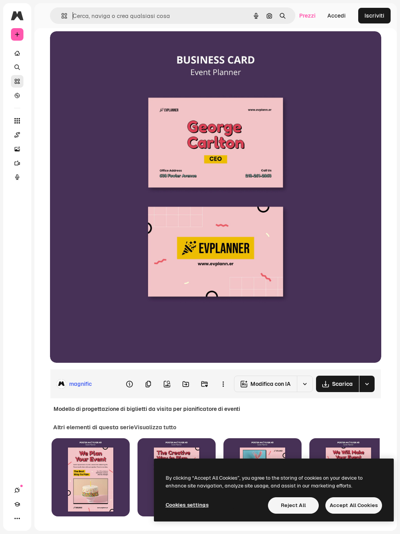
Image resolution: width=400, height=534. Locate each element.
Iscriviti (374, 15)
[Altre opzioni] (223, 384)
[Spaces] (17, 135)
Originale (101, 46)
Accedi (336, 15)
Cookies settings (187, 505)
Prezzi (307, 15)
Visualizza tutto (155, 427)
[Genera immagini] (17, 149)
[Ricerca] (17, 67)
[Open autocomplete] (61, 16)
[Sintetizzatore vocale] (17, 177)
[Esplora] (17, 95)
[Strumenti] (17, 121)
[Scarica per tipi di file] (367, 384)
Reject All (293, 505)
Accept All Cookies (354, 505)
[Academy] (17, 504)
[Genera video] (17, 163)
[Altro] (17, 518)
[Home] (17, 53)
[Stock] (17, 81)
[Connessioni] (17, 490)
